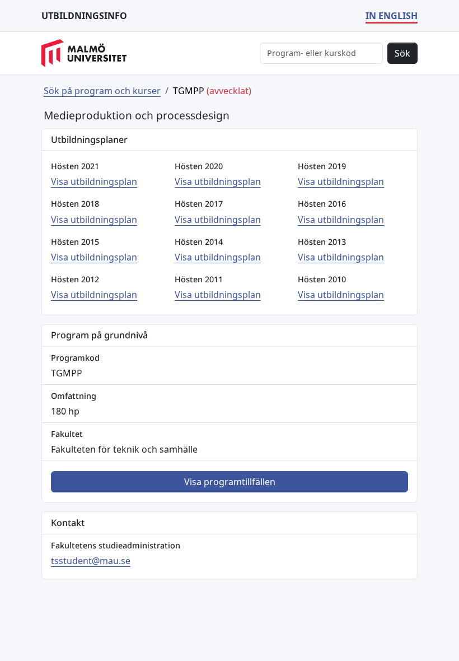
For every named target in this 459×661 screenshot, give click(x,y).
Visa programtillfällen (229, 482)
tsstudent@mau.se (90, 561)
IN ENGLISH (392, 16)
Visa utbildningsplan (94, 181)
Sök (402, 53)
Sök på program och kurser (102, 91)
